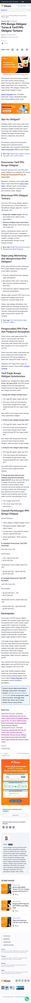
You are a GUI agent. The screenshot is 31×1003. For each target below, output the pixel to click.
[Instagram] (7, 827)
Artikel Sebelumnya (5, 754)
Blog (7, 15)
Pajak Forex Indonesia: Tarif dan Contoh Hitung (20, 921)
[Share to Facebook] (27, 49)
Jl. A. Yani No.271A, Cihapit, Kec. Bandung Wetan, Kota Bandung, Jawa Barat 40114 (13, 965)
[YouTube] (13, 827)
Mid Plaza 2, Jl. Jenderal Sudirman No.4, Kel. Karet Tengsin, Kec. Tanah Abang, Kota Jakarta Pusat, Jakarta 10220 (15, 951)
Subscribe (15, 815)
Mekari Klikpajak (7, 94)
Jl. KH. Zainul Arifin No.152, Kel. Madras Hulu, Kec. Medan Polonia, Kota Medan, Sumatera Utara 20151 (14, 972)
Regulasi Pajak (5, 21)
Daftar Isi (4, 10)
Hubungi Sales (22, 5)
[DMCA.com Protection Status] (20, 988)
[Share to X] (12, 49)
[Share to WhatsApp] (17, 49)
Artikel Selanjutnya (23, 753)
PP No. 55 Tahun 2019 (9, 383)
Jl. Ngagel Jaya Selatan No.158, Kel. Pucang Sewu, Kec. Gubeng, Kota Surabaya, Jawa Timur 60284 (14, 958)
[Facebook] (4, 827)
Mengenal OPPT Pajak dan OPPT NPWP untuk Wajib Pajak (20, 906)
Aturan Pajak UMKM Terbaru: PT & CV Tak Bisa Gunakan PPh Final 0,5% (20, 889)
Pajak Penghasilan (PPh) (9, 149)
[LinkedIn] (10, 827)
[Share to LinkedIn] (22, 49)
